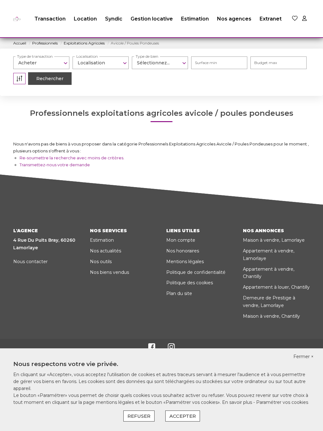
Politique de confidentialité (196, 272)
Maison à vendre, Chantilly (271, 316)
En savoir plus (237, 402)
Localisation (87, 56)
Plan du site (179, 293)
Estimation (195, 19)
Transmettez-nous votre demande (55, 164)
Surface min (206, 62)
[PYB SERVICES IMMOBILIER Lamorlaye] (17, 19)
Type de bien (147, 56)
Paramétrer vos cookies (282, 402)
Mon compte (180, 240)
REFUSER (138, 416)
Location (85, 19)
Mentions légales (185, 261)
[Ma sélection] (295, 19)
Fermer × (303, 356)
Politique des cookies (189, 283)
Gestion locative (152, 19)
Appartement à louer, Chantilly (276, 287)
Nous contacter (30, 261)
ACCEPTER (182, 416)
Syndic (113, 19)
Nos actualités (105, 251)
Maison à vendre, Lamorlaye (274, 240)
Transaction (50, 19)
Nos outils (101, 261)
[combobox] (41, 63)
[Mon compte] (304, 19)
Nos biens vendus (109, 272)
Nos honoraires (182, 251)
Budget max (265, 62)
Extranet (271, 19)
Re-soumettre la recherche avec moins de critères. (72, 157)
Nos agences (234, 19)
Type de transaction (35, 56)
